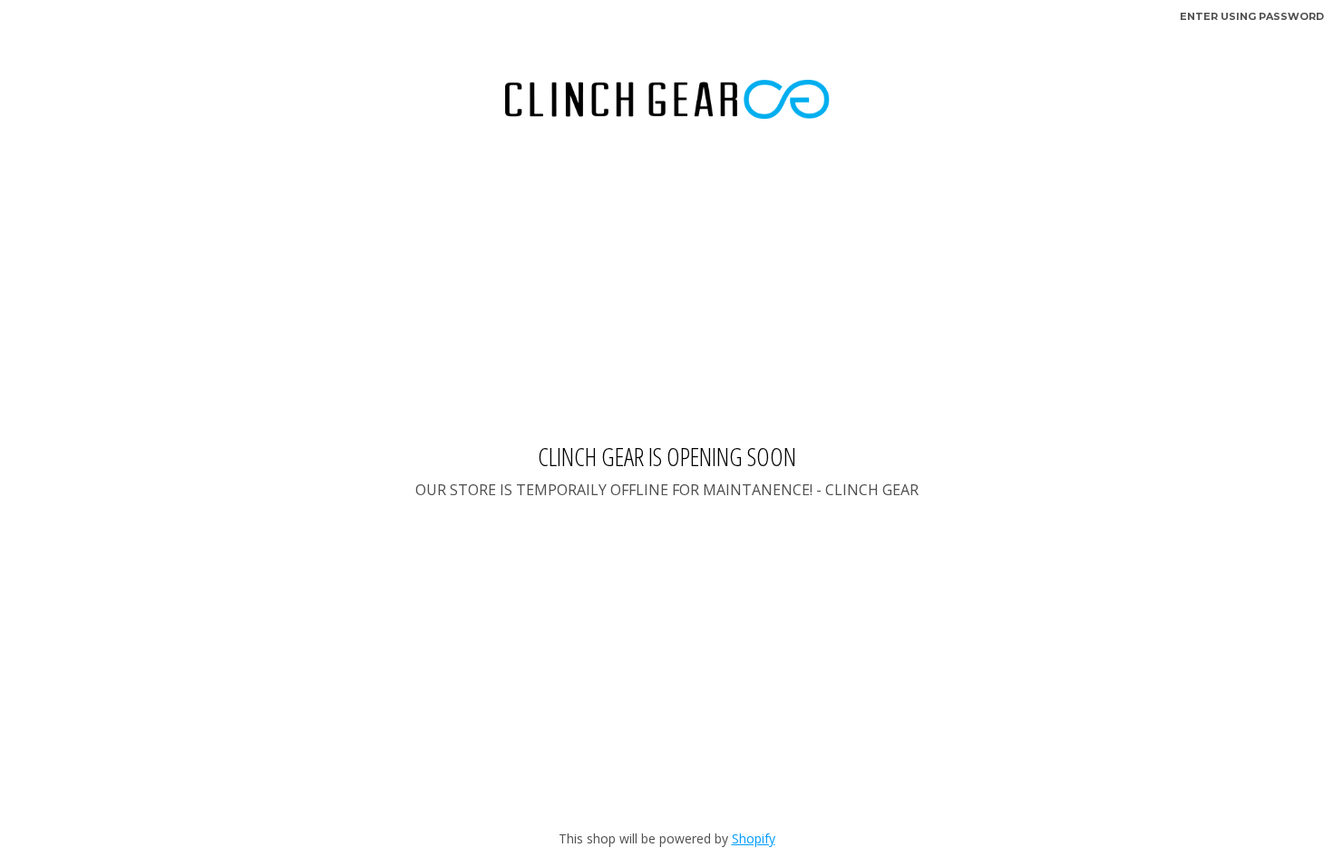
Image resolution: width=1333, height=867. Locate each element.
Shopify (753, 838)
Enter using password (1252, 16)
